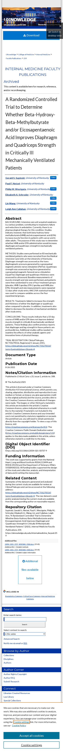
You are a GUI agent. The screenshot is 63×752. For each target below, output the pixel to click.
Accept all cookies (31, 735)
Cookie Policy (19, 725)
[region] (31, 727)
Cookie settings (21, 722)
